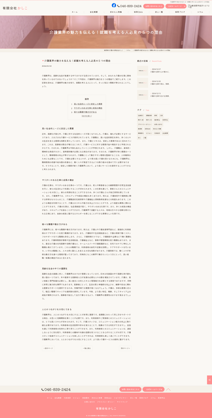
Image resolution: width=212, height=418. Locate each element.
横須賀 (140, 129)
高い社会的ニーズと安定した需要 (88, 104)
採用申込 (165, 120)
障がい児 (149, 120)
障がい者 (140, 120)
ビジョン (149, 133)
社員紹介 (140, 115)
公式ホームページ (175, 6)
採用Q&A (147, 129)
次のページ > (125, 348)
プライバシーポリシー (144, 124)
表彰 (155, 115)
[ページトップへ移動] (168, 389)
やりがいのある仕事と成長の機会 (88, 108)
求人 (139, 138)
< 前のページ (48, 348)
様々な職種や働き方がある (85, 112)
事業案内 (140, 133)
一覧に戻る (87, 348)
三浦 (161, 115)
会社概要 (165, 133)
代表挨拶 (157, 133)
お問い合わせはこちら (154, 6)
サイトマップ (122, 402)
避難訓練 (149, 115)
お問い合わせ (158, 124)
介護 (145, 138)
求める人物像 (157, 129)
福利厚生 (157, 120)
